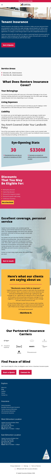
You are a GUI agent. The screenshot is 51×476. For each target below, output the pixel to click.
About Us (3, 387)
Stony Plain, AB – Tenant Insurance (12, 75)
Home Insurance (6, 405)
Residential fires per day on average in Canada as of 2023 (13, 156)
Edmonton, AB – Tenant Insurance (12, 72)
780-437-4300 (7, 443)
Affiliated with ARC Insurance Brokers (27, 469)
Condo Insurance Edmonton (9, 409)
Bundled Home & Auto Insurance (10, 407)
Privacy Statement (15, 466)
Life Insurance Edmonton (8, 411)
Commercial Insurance (7, 413)
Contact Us (4, 395)
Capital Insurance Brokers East (9, 438)
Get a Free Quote (7, 202)
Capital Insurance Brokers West (10, 422)
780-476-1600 (7, 427)
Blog (2, 389)
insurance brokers (13, 231)
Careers (3, 391)
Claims (3, 393)
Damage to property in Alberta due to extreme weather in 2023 (37, 157)
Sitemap (26, 466)
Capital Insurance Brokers (25, 5)
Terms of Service (36, 466)
